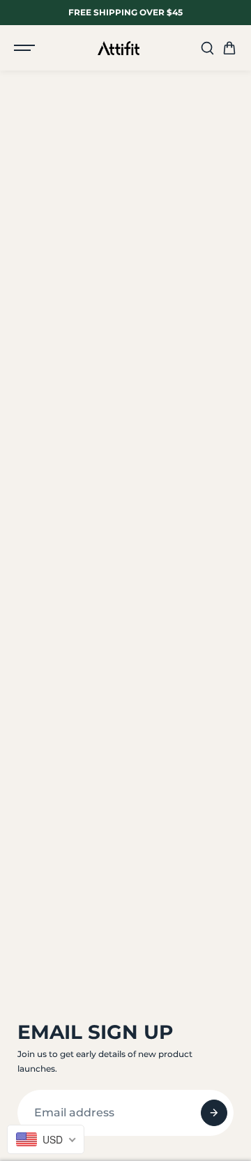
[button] (229, 48)
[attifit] (118, 48)
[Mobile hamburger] (25, 48)
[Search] (207, 48)
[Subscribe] (214, 1113)
